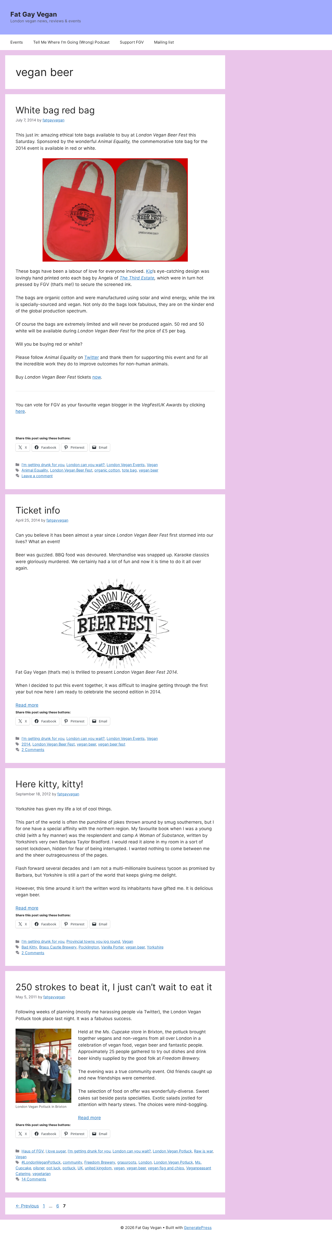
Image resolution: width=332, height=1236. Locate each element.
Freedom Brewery (99, 1162)
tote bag (129, 470)
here (20, 411)
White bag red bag (55, 110)
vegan (119, 1168)
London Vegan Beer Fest (71, 470)
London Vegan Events (126, 464)
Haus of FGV (33, 1151)
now (96, 377)
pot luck (53, 1168)
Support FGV (132, 42)
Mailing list (164, 42)
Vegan (152, 464)
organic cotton (107, 470)
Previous (27, 1205)
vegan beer (148, 470)
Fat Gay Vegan (33, 14)
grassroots (126, 1162)
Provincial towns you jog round (93, 941)
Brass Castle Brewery (58, 947)
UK (80, 1168)
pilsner (38, 1168)
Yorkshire (155, 947)
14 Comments (34, 1179)
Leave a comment (37, 476)
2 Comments (33, 749)
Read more (27, 705)
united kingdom (98, 1168)
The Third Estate (137, 278)
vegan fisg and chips (166, 1168)
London (145, 1162)
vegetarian (41, 1173)
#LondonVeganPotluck (41, 1162)
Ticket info (38, 510)
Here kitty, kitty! (49, 784)
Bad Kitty (29, 947)
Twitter (91, 357)
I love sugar (56, 1151)
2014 (26, 744)
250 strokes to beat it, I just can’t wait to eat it (114, 986)
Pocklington (89, 947)
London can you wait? (85, 464)
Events (16, 42)
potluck (69, 1168)
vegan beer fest (111, 744)
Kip (149, 271)
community (72, 1162)
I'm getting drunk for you (43, 464)
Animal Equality (35, 470)
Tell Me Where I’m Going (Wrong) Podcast (71, 42)
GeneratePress (198, 1227)
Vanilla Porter (112, 947)
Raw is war (203, 1151)
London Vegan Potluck (172, 1151)
